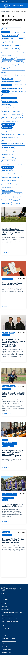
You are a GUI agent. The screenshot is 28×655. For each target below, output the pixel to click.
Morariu (12, 332)
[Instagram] (8, 628)
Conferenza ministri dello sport (9, 494)
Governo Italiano (5, 1)
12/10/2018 (21, 493)
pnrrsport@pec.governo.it (13, 621)
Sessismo (6, 386)
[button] (6, 652)
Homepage (4, 11)
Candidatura (6, 335)
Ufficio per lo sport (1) (8, 446)
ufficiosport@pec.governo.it (10, 619)
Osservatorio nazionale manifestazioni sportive (9, 443)
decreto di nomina (7, 535)
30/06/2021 (21, 225)
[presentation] (26, 5)
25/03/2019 (21, 386)
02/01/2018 (21, 532)
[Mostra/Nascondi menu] (2, 6)
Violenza (12, 386)
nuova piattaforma (7, 279)
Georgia (5, 500)
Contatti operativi (5, 606)
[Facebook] (2, 628)
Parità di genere (7, 389)
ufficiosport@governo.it (7, 616)
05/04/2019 (21, 332)
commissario (6, 532)
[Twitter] (5, 628)
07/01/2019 (21, 440)
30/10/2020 (21, 278)
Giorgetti (5, 332)
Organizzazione (5, 609)
